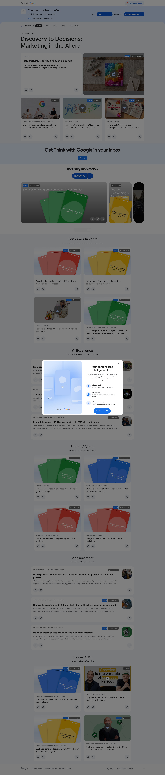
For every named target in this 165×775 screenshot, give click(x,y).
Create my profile (102, 411)
